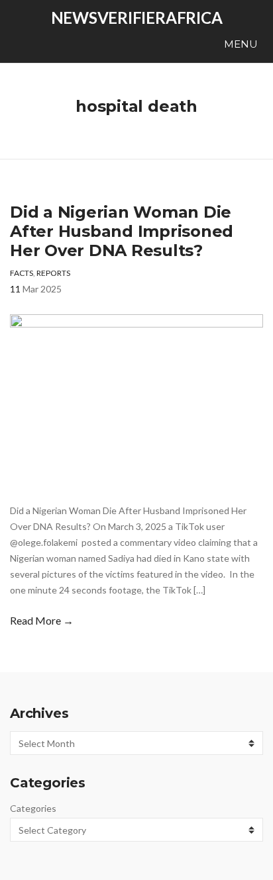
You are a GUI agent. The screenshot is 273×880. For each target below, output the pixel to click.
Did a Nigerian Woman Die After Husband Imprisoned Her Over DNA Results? (121, 231)
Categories (33, 808)
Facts (21, 273)
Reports (53, 273)
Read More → (42, 620)
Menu (239, 44)
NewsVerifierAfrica (137, 17)
